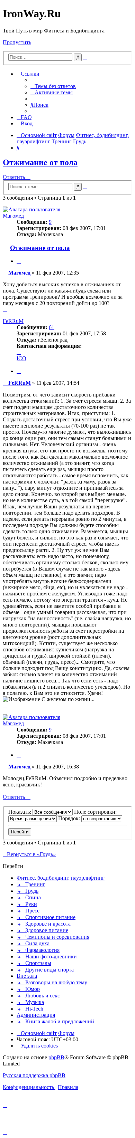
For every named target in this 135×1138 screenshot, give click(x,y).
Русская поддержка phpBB (34, 1075)
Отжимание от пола (40, 162)
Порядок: (69, 818)
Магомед (13, 216)
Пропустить (17, 42)
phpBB (56, 1057)
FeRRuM (13, 321)
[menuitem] (53, 86)
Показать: (20, 812)
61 (51, 327)
